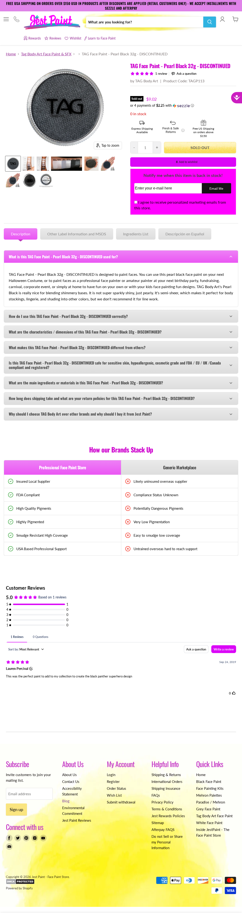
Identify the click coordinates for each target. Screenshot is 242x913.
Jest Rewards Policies (168, 816)
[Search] (209, 22)
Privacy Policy (162, 802)
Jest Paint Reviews (76, 820)
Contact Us (70, 781)
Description (20, 234)
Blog (65, 801)
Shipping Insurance (165, 788)
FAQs (155, 795)
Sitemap (157, 823)
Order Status (116, 788)
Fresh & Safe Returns (173, 130)
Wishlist (75, 38)
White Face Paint (209, 823)
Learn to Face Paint (102, 38)
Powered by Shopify (19, 888)
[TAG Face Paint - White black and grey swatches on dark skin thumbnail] (42, 163)
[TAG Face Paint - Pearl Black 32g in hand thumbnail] (108, 163)
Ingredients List (135, 234)
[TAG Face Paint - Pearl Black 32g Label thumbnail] (46, 180)
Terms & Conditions (166, 809)
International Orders (166, 781)
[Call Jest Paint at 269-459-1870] (16, 19)
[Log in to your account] (222, 19)
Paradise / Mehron (210, 802)
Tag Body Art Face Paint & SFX (46, 54)
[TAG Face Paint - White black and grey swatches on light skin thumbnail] (28, 163)
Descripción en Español (184, 234)
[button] (183, 105)
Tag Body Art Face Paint (214, 816)
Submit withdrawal (121, 802)
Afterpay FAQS (162, 829)
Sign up (16, 809)
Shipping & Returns (166, 775)
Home (11, 54)
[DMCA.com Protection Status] (20, 883)
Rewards (34, 38)
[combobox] (144, 22)
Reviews (55, 38)
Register (113, 781)
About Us (69, 775)
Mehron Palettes (209, 795)
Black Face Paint (208, 781)
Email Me (216, 188)
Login (111, 775)
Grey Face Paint (208, 809)
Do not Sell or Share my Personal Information (167, 842)
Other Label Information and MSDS (76, 234)
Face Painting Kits (210, 788)
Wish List (114, 795)
